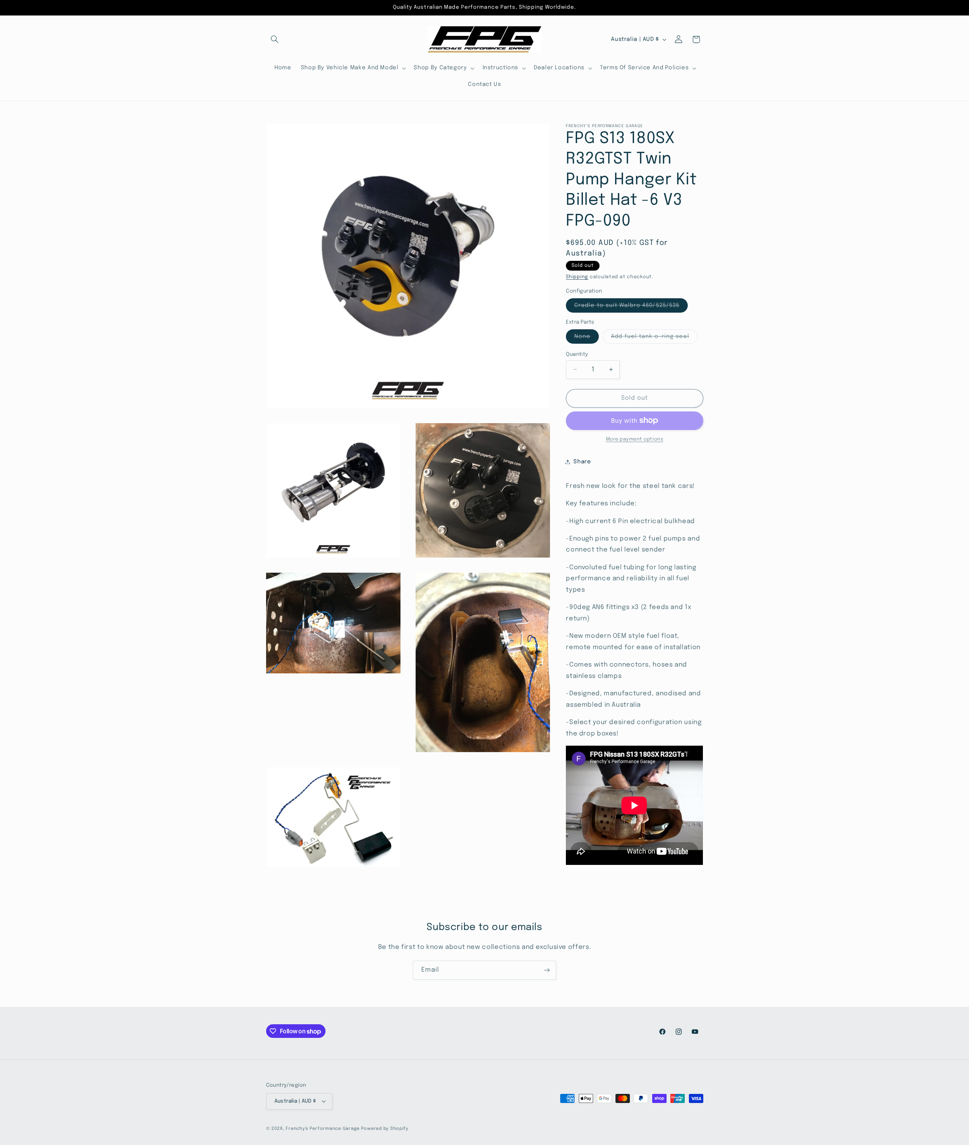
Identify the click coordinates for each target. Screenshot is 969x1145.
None (586, 338)
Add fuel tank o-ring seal (654, 338)
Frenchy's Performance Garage (323, 1128)
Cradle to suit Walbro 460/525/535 (631, 307)
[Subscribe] (547, 970)
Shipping (577, 276)
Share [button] (582, 461)
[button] (275, 39)
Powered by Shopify (384, 1128)
